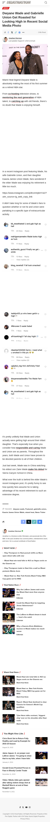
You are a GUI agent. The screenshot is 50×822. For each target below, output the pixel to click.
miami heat (29, 512)
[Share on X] (12, 32)
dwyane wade (18, 509)
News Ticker (40, 512)
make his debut (36, 469)
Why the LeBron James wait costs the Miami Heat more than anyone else (31, 592)
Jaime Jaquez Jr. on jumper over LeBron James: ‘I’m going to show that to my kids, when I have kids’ (16, 755)
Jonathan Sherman (15, 38)
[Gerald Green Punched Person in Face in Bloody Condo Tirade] (41, 770)
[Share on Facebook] (8, 32)
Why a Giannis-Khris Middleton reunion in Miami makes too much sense (31, 628)
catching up (17, 101)
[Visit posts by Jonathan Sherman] (5, 39)
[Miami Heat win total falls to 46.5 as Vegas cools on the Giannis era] (9, 680)
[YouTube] (26, 807)
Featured (29, 509)
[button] (4, 2)
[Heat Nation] (19, 2)
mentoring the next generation (18, 97)
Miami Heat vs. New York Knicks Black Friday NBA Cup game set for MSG (31, 691)
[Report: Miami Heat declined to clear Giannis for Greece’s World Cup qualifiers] (9, 705)
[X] (23, 807)
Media (6, 8)
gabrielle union (40, 509)
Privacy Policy (25, 819)
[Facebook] (20, 807)
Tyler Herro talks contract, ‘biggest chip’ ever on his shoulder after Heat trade (32, 717)
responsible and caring (28, 448)
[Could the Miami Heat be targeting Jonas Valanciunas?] (9, 606)
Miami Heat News (23, 683)
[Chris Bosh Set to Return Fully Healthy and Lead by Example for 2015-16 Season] (41, 740)
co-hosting (13, 94)
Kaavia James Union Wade (13, 512)
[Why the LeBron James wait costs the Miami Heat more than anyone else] (9, 592)
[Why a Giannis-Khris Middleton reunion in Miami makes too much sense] (9, 629)
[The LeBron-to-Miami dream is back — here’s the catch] (9, 617)
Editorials (20, 598)
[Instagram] (29, 807)
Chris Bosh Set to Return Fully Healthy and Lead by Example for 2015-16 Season (16, 741)
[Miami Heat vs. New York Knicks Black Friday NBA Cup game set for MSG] (9, 691)
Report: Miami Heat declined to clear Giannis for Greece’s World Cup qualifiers (32, 704)
